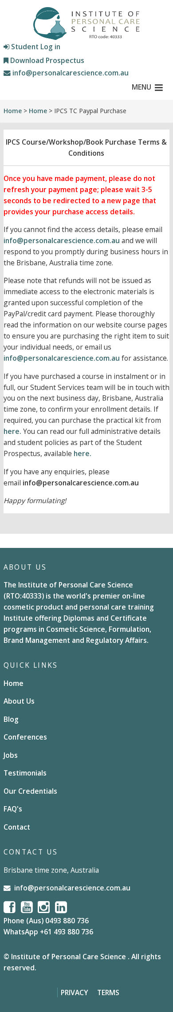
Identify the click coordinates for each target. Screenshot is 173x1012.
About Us (19, 701)
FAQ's (13, 809)
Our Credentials (30, 791)
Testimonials (25, 773)
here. (12, 431)
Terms (108, 992)
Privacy (74, 992)
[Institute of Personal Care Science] (86, 23)
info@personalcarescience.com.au (70, 73)
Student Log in (34, 46)
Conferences (25, 737)
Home (13, 110)
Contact (17, 827)
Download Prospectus (46, 60)
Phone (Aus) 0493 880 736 (46, 920)
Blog (11, 719)
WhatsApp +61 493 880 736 (48, 932)
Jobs (11, 755)
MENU (141, 87)
